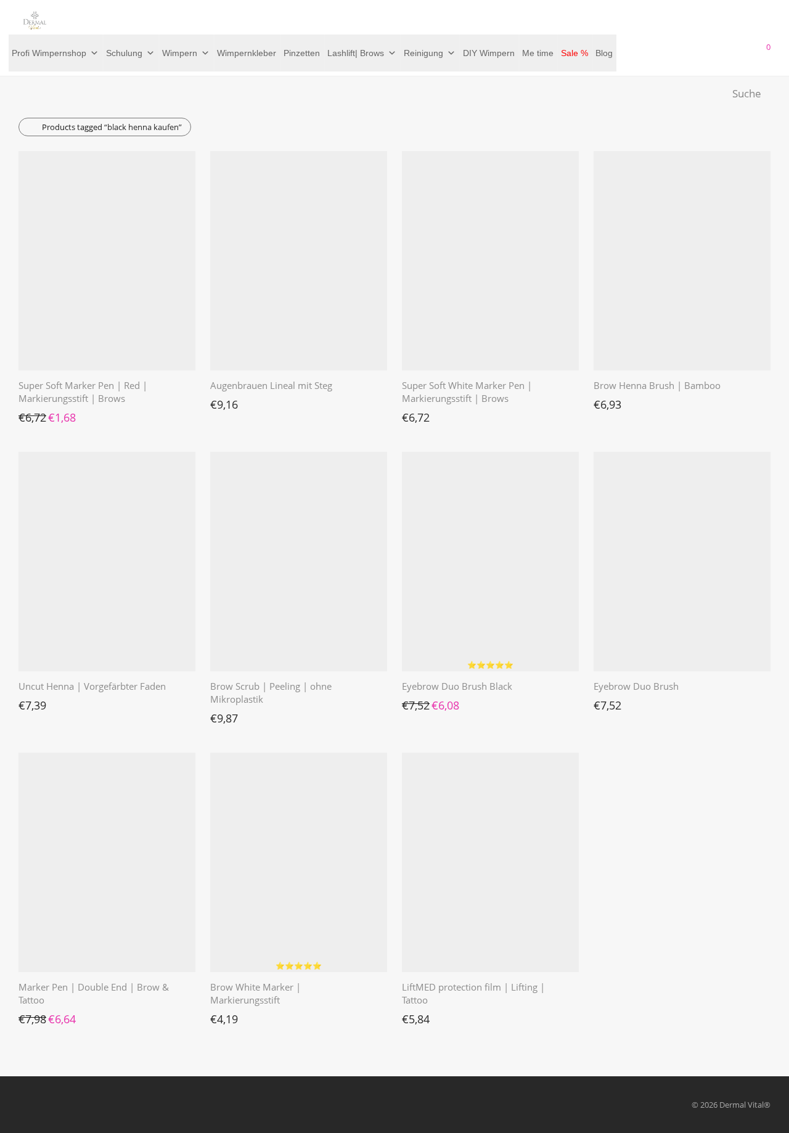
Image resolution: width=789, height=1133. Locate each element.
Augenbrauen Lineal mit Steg (271, 385)
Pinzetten (302, 53)
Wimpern (179, 53)
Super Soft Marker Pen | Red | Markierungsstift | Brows (82, 391)
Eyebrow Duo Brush (636, 686)
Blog (604, 53)
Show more (33, 414)
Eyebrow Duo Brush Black (457, 686)
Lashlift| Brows (355, 53)
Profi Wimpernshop (49, 53)
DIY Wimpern (489, 53)
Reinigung (423, 53)
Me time (538, 53)
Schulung (124, 53)
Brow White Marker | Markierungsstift (255, 993)
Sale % (574, 53)
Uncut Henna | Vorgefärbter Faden (92, 686)
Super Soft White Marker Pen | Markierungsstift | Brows (467, 391)
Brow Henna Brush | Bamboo (657, 385)
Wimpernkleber (246, 53)
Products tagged (112, 127)
